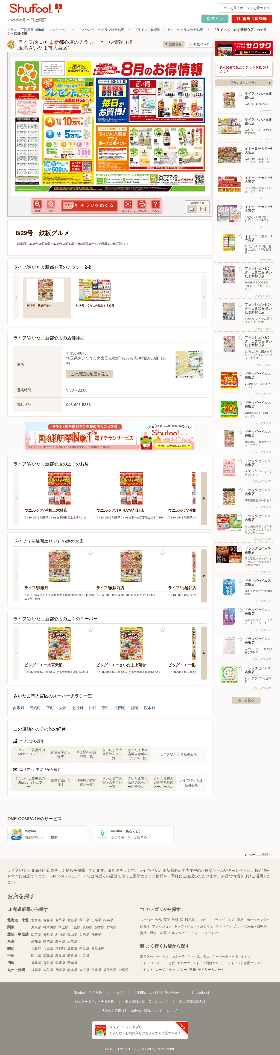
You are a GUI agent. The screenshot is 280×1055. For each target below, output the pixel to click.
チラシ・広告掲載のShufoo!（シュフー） (37, 30)
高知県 (72, 963)
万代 (171, 963)
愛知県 (36, 941)
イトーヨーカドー (153, 963)
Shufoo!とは (200, 993)
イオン (245, 956)
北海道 (36, 920)
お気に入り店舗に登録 (199, 44)
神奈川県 (49, 927)
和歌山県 (97, 948)
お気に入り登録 (90, 552)
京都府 (60, 948)
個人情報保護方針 (192, 1002)
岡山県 (36, 956)
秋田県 (84, 920)
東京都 (36, 927)
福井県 (96, 934)
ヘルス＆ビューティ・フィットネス (194, 933)
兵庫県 (48, 948)
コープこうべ (165, 970)
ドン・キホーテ (173, 956)
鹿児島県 (109, 970)
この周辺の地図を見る (90, 374)
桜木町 (149, 708)
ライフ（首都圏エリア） (246, 963)
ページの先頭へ (258, 855)
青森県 (48, 920)
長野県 (48, 934)
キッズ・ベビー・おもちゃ (193, 926)
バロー (182, 970)
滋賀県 (72, 948)
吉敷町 (18, 708)
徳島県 (36, 963)
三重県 (72, 941)
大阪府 (36, 948)
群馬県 (111, 927)
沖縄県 (124, 970)
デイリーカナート (211, 970)
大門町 (120, 708)
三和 (192, 970)
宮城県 (72, 920)
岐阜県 (60, 941)
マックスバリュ (198, 956)
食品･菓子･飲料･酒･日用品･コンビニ (182, 920)
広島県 (48, 956)
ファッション (162, 926)
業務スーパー (150, 956)
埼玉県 (63, 927)
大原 (63, 708)
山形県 (96, 920)
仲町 (92, 708)
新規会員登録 (251, 19)
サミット (146, 970)
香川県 (48, 963)
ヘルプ (118, 993)
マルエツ (183, 963)
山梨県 (36, 934)
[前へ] (16, 297)
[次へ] (204, 297)
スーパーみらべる (225, 956)
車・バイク (223, 926)
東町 (105, 708)
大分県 (84, 970)
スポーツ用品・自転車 (250, 926)
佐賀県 (48, 970)
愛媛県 (60, 963)
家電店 (145, 926)
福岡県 (36, 970)
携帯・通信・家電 (153, 933)
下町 (50, 708)
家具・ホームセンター (253, 920)
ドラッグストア (223, 920)
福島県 (108, 920)
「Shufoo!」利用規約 (86, 993)
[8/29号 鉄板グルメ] (47, 289)
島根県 (72, 956)
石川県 (84, 934)
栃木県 (99, 927)
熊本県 (72, 970)
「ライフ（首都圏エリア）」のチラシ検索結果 (168, 30)
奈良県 (84, 948)
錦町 (135, 708)
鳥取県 (60, 956)
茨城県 (87, 927)
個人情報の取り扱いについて (146, 1002)
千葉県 (75, 927)
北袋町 (77, 708)
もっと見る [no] (246, 700)
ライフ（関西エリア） (208, 963)
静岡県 (48, 941)
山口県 (84, 956)
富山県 (72, 934)
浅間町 (35, 708)
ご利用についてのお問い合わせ (157, 993)
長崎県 (60, 970)
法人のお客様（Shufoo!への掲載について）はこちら (140, 1011)
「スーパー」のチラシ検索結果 (101, 30)
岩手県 (60, 920)
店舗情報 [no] (174, 44)
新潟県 (60, 934)
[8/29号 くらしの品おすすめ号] (96, 289)
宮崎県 (96, 970)
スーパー (146, 920)
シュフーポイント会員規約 (94, 1002)
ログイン (215, 19)
